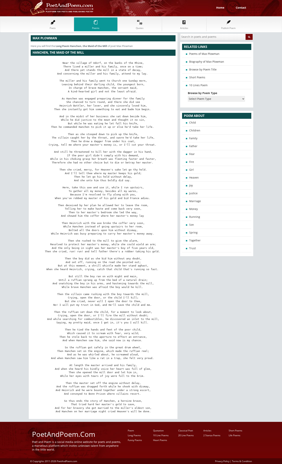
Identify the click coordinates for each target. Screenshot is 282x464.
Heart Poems (160, 440)
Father (193, 146)
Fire (191, 162)
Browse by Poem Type (202, 93)
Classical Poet (185, 430)
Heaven (194, 177)
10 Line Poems (161, 435)
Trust (192, 248)
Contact (241, 7)
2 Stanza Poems (211, 435)
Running (194, 217)
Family (193, 138)
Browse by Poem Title (203, 69)
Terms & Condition (242, 461)
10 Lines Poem (198, 85)
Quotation (158, 430)
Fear (192, 154)
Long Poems (134, 435)
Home (220, 7)
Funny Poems (135, 440)
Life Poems (234, 435)
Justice (193, 193)
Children (194, 130)
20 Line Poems (186, 435)
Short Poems (197, 77)
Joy (191, 185)
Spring (193, 232)
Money (193, 209)
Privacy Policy (222, 461)
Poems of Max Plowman (204, 54)
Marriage (195, 201)
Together (195, 240)
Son (191, 224)
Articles (207, 430)
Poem (131, 430)
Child (192, 122)
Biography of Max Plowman (206, 61)
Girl (191, 169)
